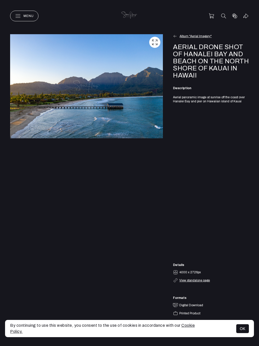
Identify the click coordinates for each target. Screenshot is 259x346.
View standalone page (194, 280)
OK (242, 328)
